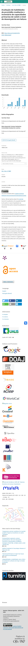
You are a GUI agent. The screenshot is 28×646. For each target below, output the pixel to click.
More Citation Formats (8, 163)
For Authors (5, 316)
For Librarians (5, 319)
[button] (5, 300)
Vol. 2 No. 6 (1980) (16, 5)
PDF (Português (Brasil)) (9, 140)
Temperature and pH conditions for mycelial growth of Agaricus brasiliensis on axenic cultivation (13, 533)
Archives (8, 5)
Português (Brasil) (7, 293)
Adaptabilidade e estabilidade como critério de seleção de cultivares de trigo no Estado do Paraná (13, 561)
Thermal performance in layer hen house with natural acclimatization (13, 554)
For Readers (5, 314)
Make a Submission (8, 281)
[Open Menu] (1, 1)
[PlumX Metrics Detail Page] (4, 258)
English (4, 291)
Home (3, 5)
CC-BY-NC (21, 199)
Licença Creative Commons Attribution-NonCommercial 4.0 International (13, 627)
